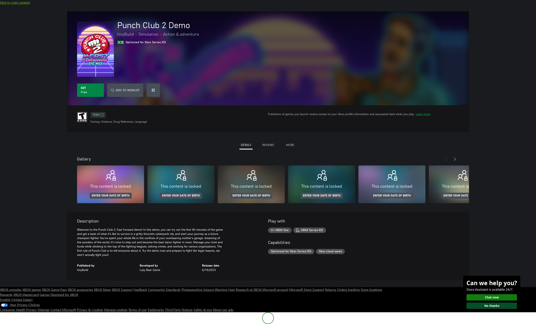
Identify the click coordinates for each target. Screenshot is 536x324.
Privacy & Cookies (90, 309)
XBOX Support (122, 289)
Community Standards (164, 289)
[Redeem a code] (153, 90)
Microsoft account (275, 289)
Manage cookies (116, 309)
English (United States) (16, 299)
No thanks (491, 306)
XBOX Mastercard (26, 294)
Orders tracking (348, 289)
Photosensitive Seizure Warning (204, 289)
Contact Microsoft (63, 309)
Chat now (492, 297)
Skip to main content (15, 2)
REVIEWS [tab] (268, 145)
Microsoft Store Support (306, 289)
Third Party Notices (179, 309)
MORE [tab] (290, 145)
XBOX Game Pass (54, 289)
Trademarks (155, 309)
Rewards (6, 294)
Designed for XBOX (64, 294)
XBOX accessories (80, 289)
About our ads (223, 309)
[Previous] (446, 159)
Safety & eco (202, 309)
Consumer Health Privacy (18, 309)
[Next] (455, 159)
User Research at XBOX (245, 289)
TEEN (96, 114)
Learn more (423, 114)
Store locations (371, 289)
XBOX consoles (11, 289)
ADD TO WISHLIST (127, 90)
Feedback (140, 289)
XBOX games (31, 289)
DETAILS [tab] (246, 145)
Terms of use (137, 309)
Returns (330, 289)
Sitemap (43, 309)
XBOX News (102, 289)
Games (45, 294)
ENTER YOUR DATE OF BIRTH (111, 195)
